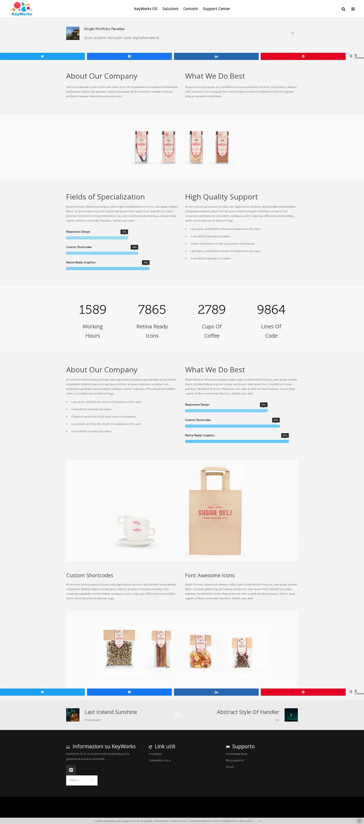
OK (260, 821)
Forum (230, 767)
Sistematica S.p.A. (160, 760)
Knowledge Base (237, 754)
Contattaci (155, 754)
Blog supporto (235, 760)
